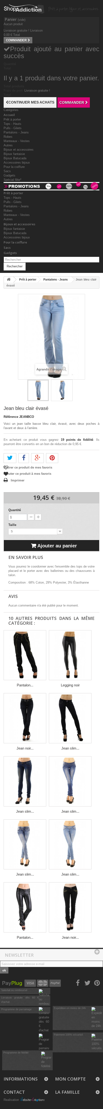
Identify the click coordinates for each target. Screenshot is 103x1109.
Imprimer (17, 480)
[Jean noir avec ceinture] (25, 718)
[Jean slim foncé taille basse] (70, 718)
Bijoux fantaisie (14, 154)
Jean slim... (70, 748)
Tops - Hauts (12, 124)
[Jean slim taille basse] (25, 844)
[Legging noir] (70, 655)
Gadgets (9, 175)
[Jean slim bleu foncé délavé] (25, 781)
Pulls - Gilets (13, 128)
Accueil (9, 115)
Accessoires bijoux (17, 162)
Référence (11, 417)
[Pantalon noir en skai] (25, 907)
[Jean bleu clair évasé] (61, 390)
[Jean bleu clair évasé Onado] (38, 390)
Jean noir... (25, 748)
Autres (8, 145)
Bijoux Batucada (15, 158)
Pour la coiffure (14, 167)
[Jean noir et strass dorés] (70, 907)
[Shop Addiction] (31, 8)
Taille (12, 525)
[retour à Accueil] (8, 280)
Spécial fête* (12, 180)
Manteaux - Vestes (17, 141)
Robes (8, 136)
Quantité (14, 510)
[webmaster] (32, 1100)
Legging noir (70, 685)
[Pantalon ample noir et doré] (25, 655)
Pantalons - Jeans (16, 132)
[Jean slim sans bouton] (70, 781)
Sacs (7, 171)
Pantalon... (25, 685)
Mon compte (70, 1079)
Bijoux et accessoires (19, 149)
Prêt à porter (12, 119)
